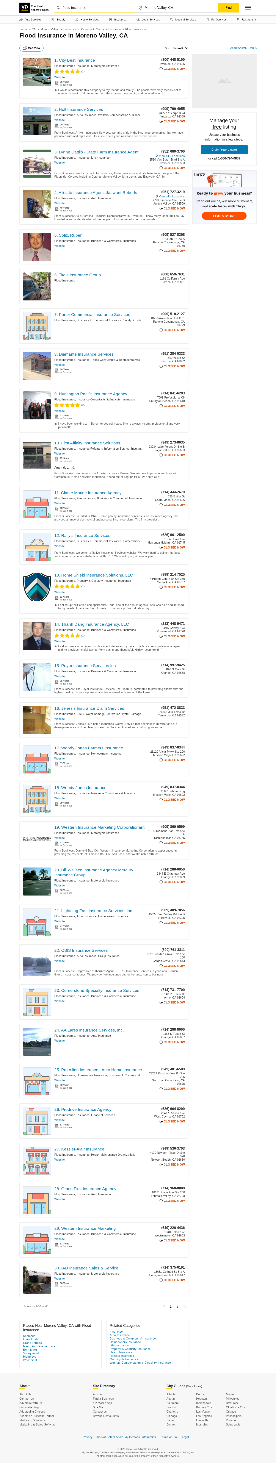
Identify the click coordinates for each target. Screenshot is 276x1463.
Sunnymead (31, 1353)
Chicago (171, 1416)
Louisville (202, 1420)
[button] (248, 7)
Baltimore (172, 1403)
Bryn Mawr (30, 1349)
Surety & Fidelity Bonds (138, 320)
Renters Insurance (122, 1355)
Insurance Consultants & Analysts (99, 399)
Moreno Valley (50, 29)
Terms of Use (168, 1437)
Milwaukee (233, 1398)
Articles (98, 1394)
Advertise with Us (30, 1403)
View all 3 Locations (172, 156)
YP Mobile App (102, 1403)
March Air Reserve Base (39, 1346)
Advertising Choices (32, 1411)
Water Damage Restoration (139, 714)
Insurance (69, 29)
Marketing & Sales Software (37, 1424)
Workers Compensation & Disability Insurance (127, 115)
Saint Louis (233, 1424)
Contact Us (26, 1398)
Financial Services (103, 1115)
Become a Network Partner (36, 1416)
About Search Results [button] (243, 48)
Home (23, 29)
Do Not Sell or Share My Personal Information (126, 1437)
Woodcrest (30, 1360)
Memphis (202, 1424)
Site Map (99, 1407)
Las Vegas (203, 1411)
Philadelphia (234, 1416)
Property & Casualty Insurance (101, 29)
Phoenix (231, 1420)
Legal (185, 1437)
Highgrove (29, 1356)
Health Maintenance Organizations (113, 1154)
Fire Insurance (86, 498)
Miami (230, 1394)
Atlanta (171, 1394)
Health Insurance (121, 1352)
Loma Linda (30, 1339)
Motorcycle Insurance (105, 65)
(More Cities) (194, 1386)
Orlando (231, 1411)
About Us (25, 1394)
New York (232, 1403)
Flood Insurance (64, 65)
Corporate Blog (29, 1407)
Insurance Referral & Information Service (103, 448)
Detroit (200, 1394)
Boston (171, 1407)
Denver (171, 1424)
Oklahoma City (235, 1407)
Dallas (170, 1420)
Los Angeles (204, 1416)
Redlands (29, 1336)
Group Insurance (108, 956)
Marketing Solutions (32, 1420)
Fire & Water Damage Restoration (98, 714)
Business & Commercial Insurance (113, 240)
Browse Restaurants (106, 1416)
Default (177, 48)
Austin (170, 1398)
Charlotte (172, 1411)
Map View (34, 48)
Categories (100, 1411)
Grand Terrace (32, 1342)
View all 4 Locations (172, 196)
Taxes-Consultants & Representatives (115, 359)
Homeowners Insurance (138, 541)
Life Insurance (100, 157)
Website (59, 77)
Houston (201, 1398)
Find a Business (103, 1398)
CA (34, 29)
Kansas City (204, 1407)
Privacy (88, 1437)
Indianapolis (204, 1403)
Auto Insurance (86, 115)
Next (184, 1306)
